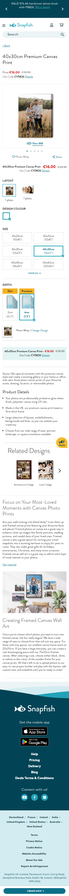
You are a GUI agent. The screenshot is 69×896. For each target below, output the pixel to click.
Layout (8, 180)
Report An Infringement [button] (34, 866)
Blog (34, 772)
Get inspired (9, 565)
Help (34, 754)
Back (6, 46)
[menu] (57, 157)
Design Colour (14, 209)
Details (29, 77)
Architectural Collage (23, 484)
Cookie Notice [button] (34, 847)
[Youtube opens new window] (26, 796)
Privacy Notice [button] (34, 841)
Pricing (34, 760)
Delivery (34, 766)
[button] (4, 25)
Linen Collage (45, 484)
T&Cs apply (42, 7)
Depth (7, 285)
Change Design (39, 330)
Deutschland (16, 817)
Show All (33, 273)
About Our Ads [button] (34, 860)
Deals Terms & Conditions (34, 778)
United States (37, 821)
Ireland (44, 817)
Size (5, 229)
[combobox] (34, 34)
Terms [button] (34, 834)
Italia (55, 817)
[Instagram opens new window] (46, 796)
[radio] (6, 216)
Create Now (34, 891)
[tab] (27, 151)
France (32, 817)
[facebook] (36, 796)
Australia (55, 821)
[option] (9, 193)
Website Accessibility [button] (34, 853)
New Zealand (34, 826)
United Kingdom (16, 821)
